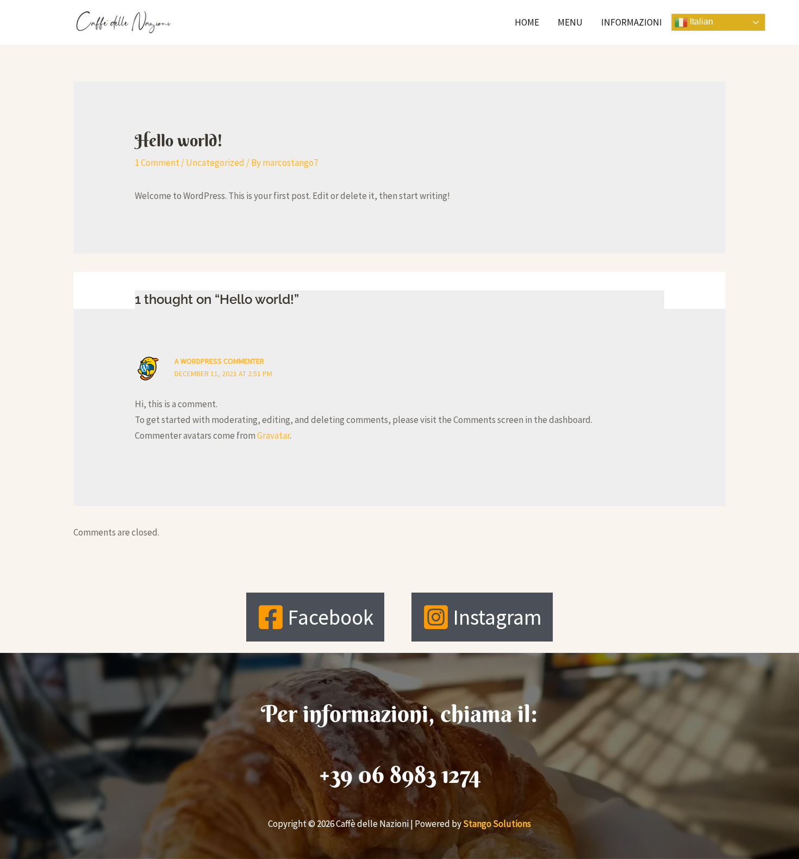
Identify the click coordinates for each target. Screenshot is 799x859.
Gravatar (273, 435)
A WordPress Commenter (219, 361)
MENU (570, 22)
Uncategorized (215, 163)
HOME (527, 22)
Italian (700, 21)
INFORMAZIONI (631, 22)
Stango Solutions (497, 824)
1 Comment (157, 163)
